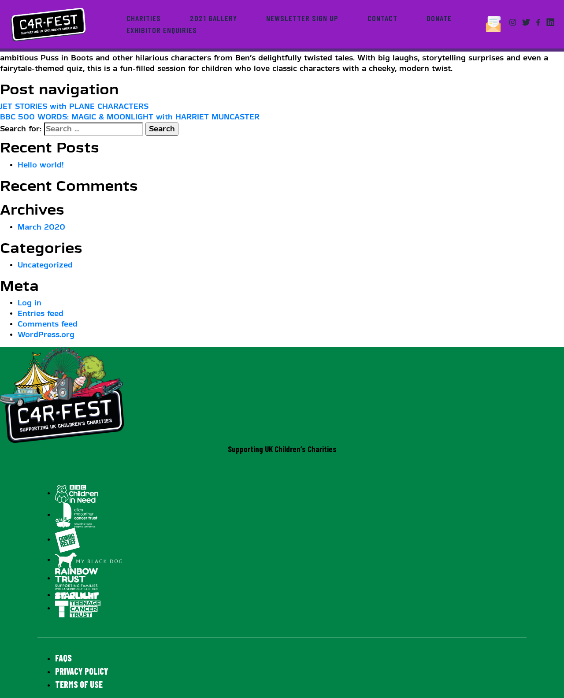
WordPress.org (46, 334)
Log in (29, 303)
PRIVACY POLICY (81, 671)
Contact (382, 18)
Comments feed (48, 324)
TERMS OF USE (79, 684)
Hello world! (41, 165)
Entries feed (40, 313)
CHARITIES (143, 18)
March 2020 (41, 227)
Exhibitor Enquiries (161, 30)
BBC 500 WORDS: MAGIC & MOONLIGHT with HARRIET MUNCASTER (130, 117)
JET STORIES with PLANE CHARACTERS (74, 106)
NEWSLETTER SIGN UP (302, 18)
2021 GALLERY (213, 18)
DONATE (439, 18)
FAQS (63, 658)
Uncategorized (45, 265)
